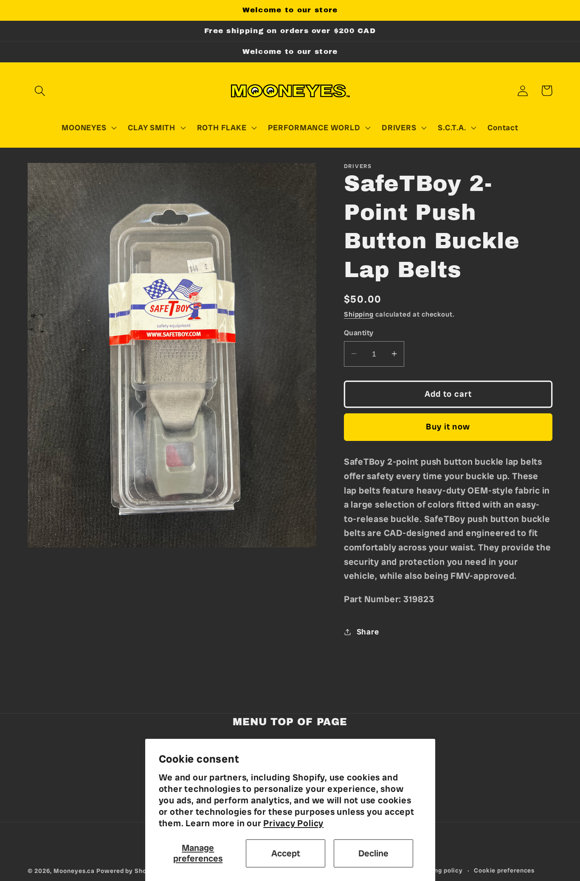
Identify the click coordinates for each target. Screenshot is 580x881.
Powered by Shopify (127, 871)
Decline (373, 853)
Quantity (359, 332)
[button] (40, 91)
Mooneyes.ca (74, 871)
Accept (285, 853)
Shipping (359, 314)
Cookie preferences (504, 870)
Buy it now (448, 426)
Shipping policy (439, 870)
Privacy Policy (293, 823)
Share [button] (368, 631)
